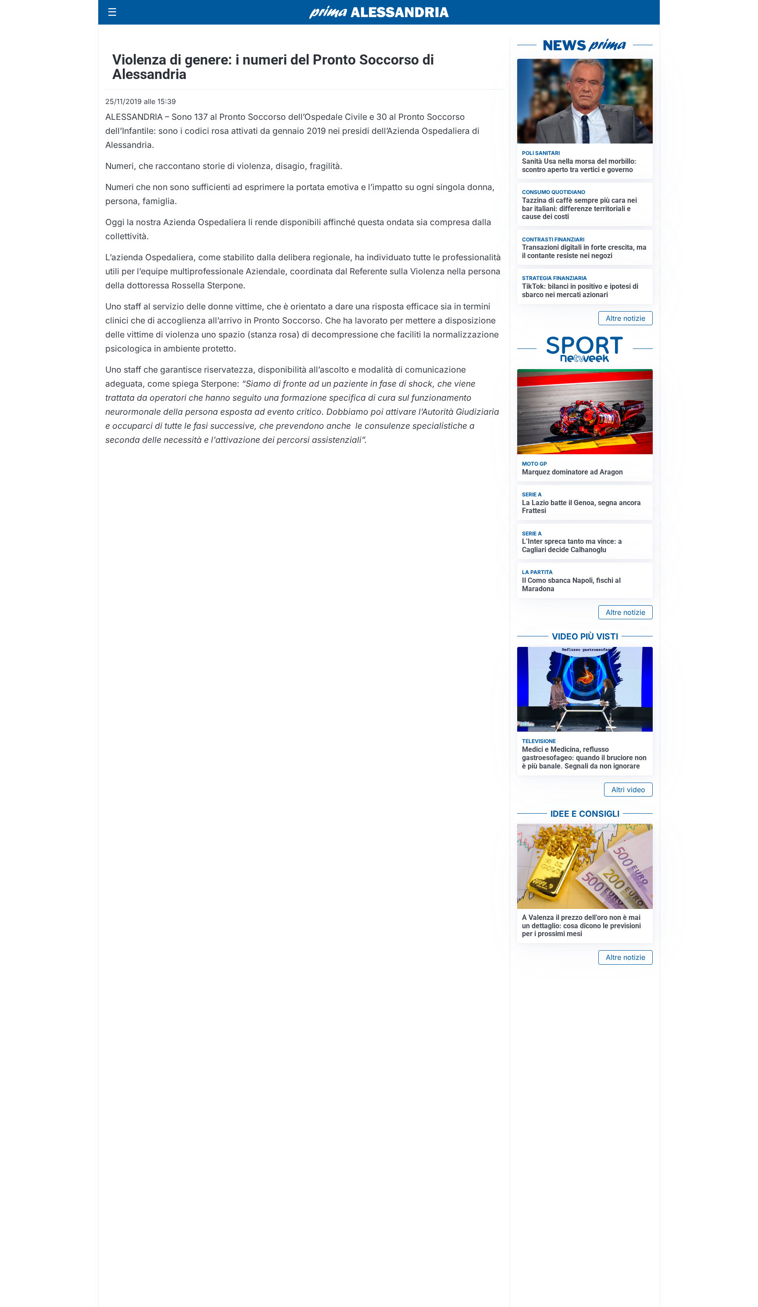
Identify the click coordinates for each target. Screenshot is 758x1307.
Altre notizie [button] (625, 318)
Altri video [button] (628, 789)
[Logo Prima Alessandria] (379, 12)
